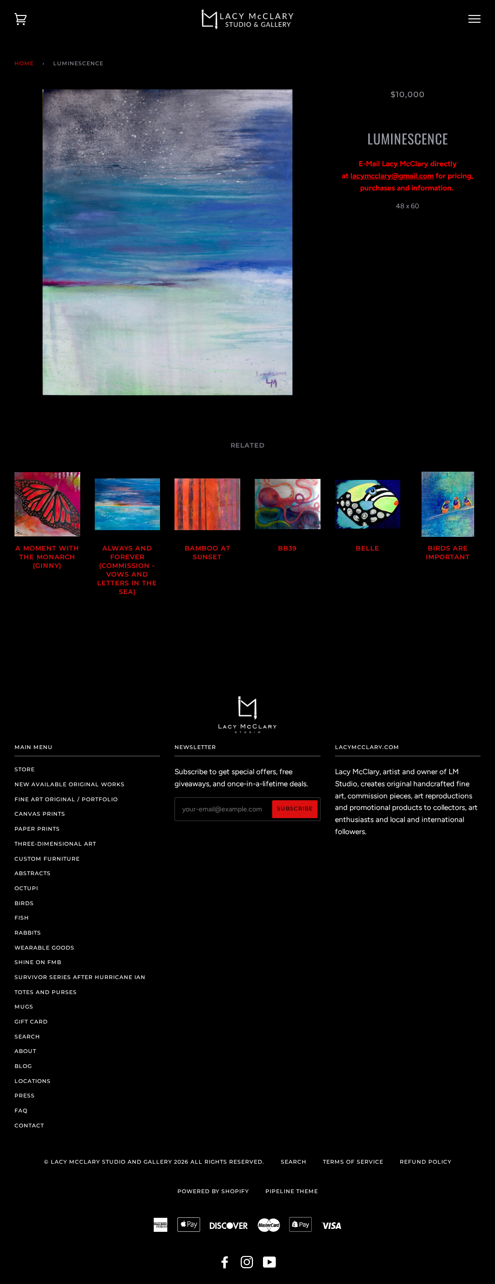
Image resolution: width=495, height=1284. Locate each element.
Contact (29, 1125)
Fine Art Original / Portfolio (66, 799)
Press (25, 1095)
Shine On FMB (38, 962)
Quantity (407, 226)
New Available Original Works (70, 784)
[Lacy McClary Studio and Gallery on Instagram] (247, 1265)
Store (25, 769)
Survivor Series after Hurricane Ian (80, 977)
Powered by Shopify (213, 1191)
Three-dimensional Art (55, 843)
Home (24, 63)
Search (27, 1036)
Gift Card (31, 1021)
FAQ (21, 1110)
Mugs (24, 1006)
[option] (167, 242)
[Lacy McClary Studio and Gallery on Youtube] (270, 1265)
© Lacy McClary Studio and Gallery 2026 (116, 1161)
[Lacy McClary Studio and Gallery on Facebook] (225, 1265)
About (25, 1051)
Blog (23, 1066)
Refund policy (425, 1161)
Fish (22, 917)
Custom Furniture (47, 858)
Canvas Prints (40, 813)
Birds (24, 903)
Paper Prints (37, 828)
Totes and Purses (46, 992)
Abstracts (33, 873)
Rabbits (28, 932)
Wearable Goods (44, 947)
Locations (33, 1081)
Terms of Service (353, 1161)
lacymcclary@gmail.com (392, 175)
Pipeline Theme (291, 1191)
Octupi (26, 888)
